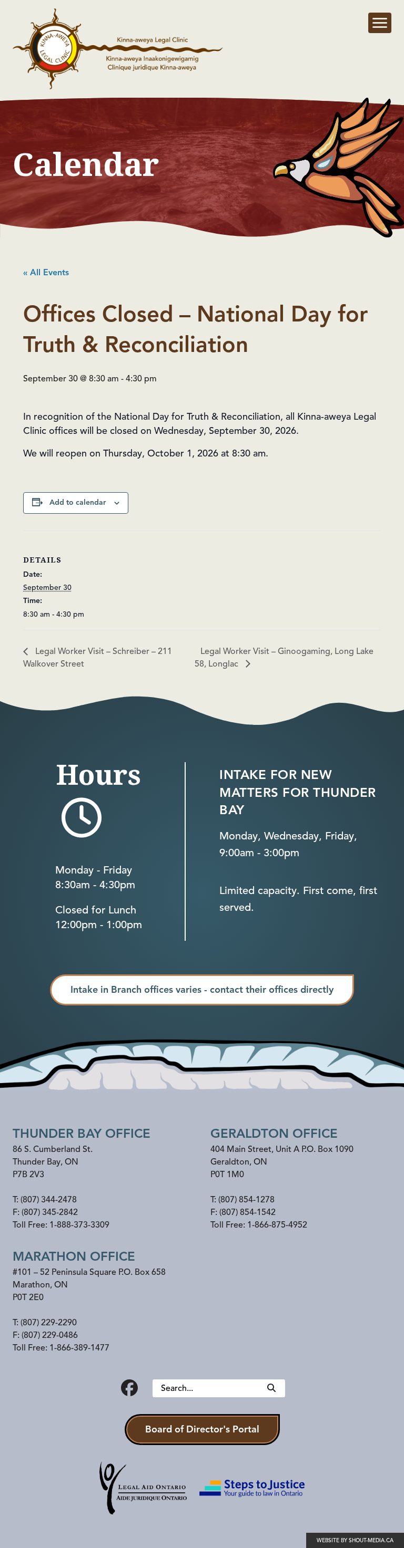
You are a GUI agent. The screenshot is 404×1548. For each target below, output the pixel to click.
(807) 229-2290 (49, 1322)
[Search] (271, 1388)
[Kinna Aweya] (118, 48)
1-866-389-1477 (79, 1348)
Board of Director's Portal (202, 1429)
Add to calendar (77, 502)
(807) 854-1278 (246, 1199)
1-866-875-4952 (277, 1225)
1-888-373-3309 (79, 1225)
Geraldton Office (274, 1133)
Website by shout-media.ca (355, 1540)
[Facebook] (129, 1388)
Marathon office (74, 1256)
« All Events (46, 272)
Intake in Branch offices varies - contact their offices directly (202, 989)
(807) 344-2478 (49, 1199)
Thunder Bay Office (81, 1133)
